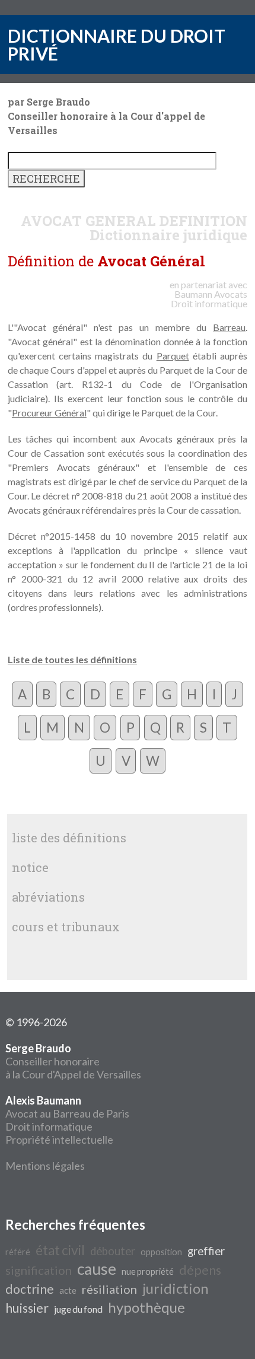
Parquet (173, 355)
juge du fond (78, 1309)
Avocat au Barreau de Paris (67, 1113)
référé (17, 1252)
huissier (27, 1308)
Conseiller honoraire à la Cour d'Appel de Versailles (73, 1061)
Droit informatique (49, 1126)
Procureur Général (49, 412)
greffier (206, 1251)
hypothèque (146, 1307)
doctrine (29, 1289)
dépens (200, 1270)
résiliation (109, 1289)
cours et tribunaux (66, 926)
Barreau (229, 327)
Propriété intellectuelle (59, 1139)
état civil (60, 1250)
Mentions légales (45, 1165)
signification (38, 1270)
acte (67, 1290)
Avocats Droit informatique (209, 298)
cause (96, 1268)
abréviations (48, 897)
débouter (112, 1251)
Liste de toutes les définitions (72, 659)
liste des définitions (69, 837)
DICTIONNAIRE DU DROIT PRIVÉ (116, 44)
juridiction (175, 1288)
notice (30, 867)
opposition (161, 1252)
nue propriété (148, 1271)
